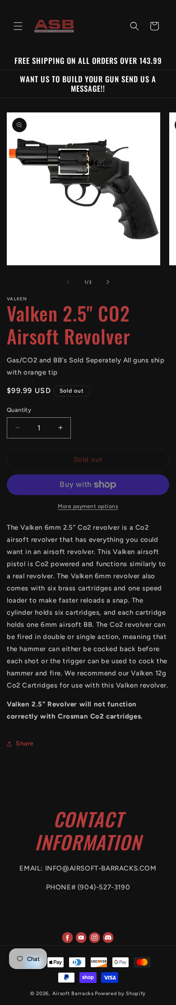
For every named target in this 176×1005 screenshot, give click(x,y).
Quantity (19, 409)
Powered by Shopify (120, 993)
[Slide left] (68, 282)
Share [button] (25, 743)
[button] (18, 26)
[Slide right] (108, 282)
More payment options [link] (88, 506)
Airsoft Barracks (73, 993)
